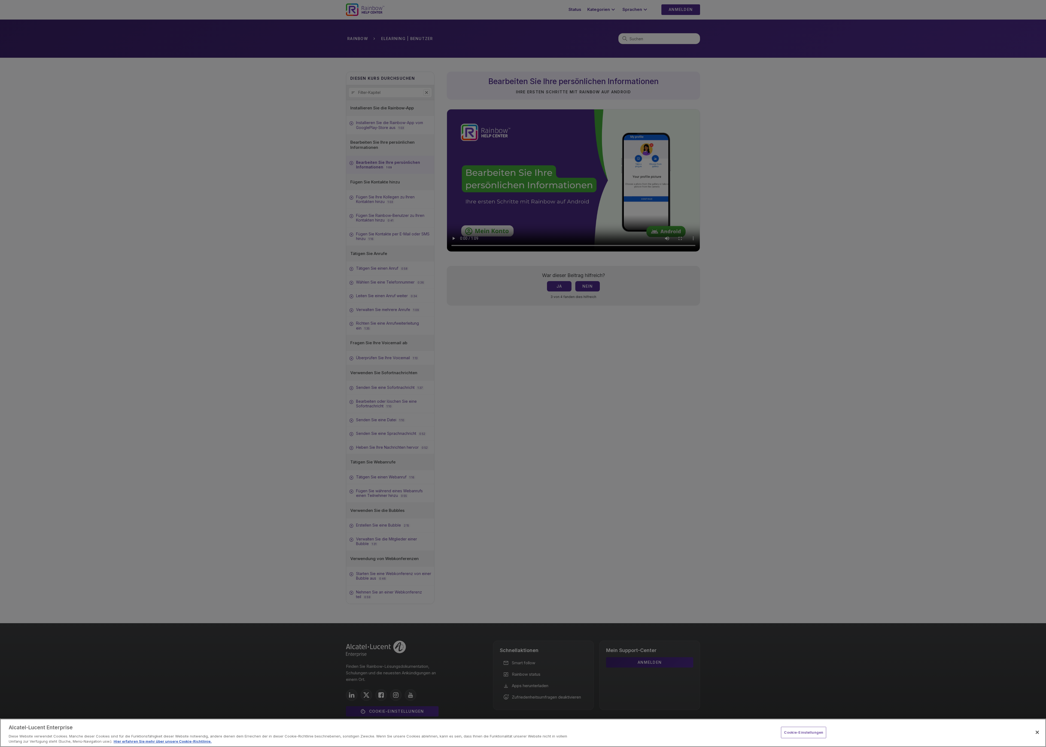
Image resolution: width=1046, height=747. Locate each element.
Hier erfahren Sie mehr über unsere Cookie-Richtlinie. (163, 741)
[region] (523, 733)
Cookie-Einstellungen (803, 732)
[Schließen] (1037, 732)
